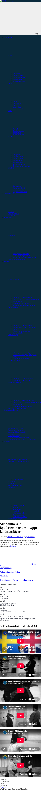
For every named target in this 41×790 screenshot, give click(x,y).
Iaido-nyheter (17, 107)
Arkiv (2, 783)
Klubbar (11, 212)
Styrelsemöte (4, 598)
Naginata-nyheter (18, 190)
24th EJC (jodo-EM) (7, 605)
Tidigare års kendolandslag (21, 303)
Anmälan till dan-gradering (17, 432)
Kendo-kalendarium (19, 81)
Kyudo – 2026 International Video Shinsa (14, 612)
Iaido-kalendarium (19, 109)
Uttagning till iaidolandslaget (22, 325)
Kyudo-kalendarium (19, 164)
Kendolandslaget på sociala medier (24, 305)
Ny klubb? (11, 215)
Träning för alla (13, 214)
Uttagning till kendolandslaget (22, 298)
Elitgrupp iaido (17, 333)
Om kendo (16, 74)
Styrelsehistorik (18, 480)
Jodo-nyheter (17, 133)
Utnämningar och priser (16, 519)
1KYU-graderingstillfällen (21, 256)
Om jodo (16, 129)
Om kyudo (16, 155)
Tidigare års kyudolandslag (21, 380)
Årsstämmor (17, 509)
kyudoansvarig (30, 537)
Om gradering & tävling (16, 428)
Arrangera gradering (15, 434)
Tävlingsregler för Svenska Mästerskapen (22, 439)
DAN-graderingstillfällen (21, 254)
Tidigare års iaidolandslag (21, 331)
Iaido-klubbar (17, 103)
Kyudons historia (18, 156)
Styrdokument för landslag (17, 408)
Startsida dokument (19, 505)
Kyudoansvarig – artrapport (22, 166)
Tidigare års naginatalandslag (22, 406)
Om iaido (16, 101)
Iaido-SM (16, 105)
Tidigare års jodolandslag (21, 358)
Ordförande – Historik (20, 517)
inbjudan (13, 546)
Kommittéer (12, 481)
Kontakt (11, 483)
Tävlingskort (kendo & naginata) (19, 438)
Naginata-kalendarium (20, 192)
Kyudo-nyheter (18, 162)
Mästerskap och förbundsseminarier (24, 257)
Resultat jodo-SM (18, 131)
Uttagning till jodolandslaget (22, 353)
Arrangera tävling (14, 436)
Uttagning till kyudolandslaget (23, 378)
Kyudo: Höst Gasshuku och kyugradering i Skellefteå (18, 619)
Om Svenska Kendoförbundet (18, 459)
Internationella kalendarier (17, 259)
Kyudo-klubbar (18, 158)
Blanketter (16, 507)
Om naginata (17, 186)
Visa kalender (4, 620)
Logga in (3, 787)
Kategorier (3, 779)
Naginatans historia (19, 188)
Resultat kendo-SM (19, 77)
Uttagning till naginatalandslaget (23, 400)
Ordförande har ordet (15, 485)
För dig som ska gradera (16, 430)
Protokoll (16, 511)
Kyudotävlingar (18, 160)
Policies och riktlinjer (20, 513)
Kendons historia (18, 75)
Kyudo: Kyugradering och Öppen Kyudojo (14, 591)
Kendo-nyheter (18, 79)
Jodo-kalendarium (18, 134)
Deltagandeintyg (18, 515)
